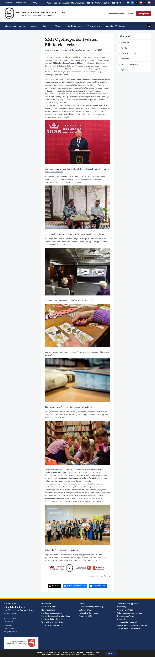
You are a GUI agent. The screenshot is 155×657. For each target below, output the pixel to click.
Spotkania (125, 59)
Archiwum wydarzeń (54, 50)
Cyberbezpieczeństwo (125, 616)
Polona (130, 14)
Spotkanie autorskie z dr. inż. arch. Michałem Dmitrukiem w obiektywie (77, 234)
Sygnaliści (121, 619)
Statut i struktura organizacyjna (129, 613)
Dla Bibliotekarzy (75, 26)
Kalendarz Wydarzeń (115, 26)
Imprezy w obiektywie (69, 50)
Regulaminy (121, 607)
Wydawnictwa (93, 26)
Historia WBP (46, 604)
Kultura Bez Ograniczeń (88, 613)
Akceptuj (111, 653)
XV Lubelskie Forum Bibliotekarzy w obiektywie (62, 550)
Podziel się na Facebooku (76, 586)
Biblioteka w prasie (49, 607)
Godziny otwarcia (21, 3)
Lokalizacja (8, 3)
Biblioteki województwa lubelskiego (55, 616)
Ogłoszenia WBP (85, 610)
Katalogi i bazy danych (14, 26)
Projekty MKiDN (85, 616)
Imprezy (89, 50)
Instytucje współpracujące (51, 613)
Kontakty (34, 3)
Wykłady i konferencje (129, 64)
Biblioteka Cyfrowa (116, 14)
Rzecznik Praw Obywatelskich (128, 628)
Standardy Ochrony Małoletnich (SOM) (132, 625)
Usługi (58, 26)
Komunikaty (125, 42)
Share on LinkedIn (99, 586)
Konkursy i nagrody (128, 53)
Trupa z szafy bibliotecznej (52, 625)
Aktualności (82, 50)
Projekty (82, 604)
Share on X (56, 586)
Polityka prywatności (125, 610)
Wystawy (124, 70)
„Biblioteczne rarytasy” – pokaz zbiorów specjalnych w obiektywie (69, 407)
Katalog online (143, 14)
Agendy (34, 26)
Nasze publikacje (48, 610)
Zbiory (46, 26)
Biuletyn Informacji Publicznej (91, 607)
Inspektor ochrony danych (127, 622)
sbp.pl (76, 496)
